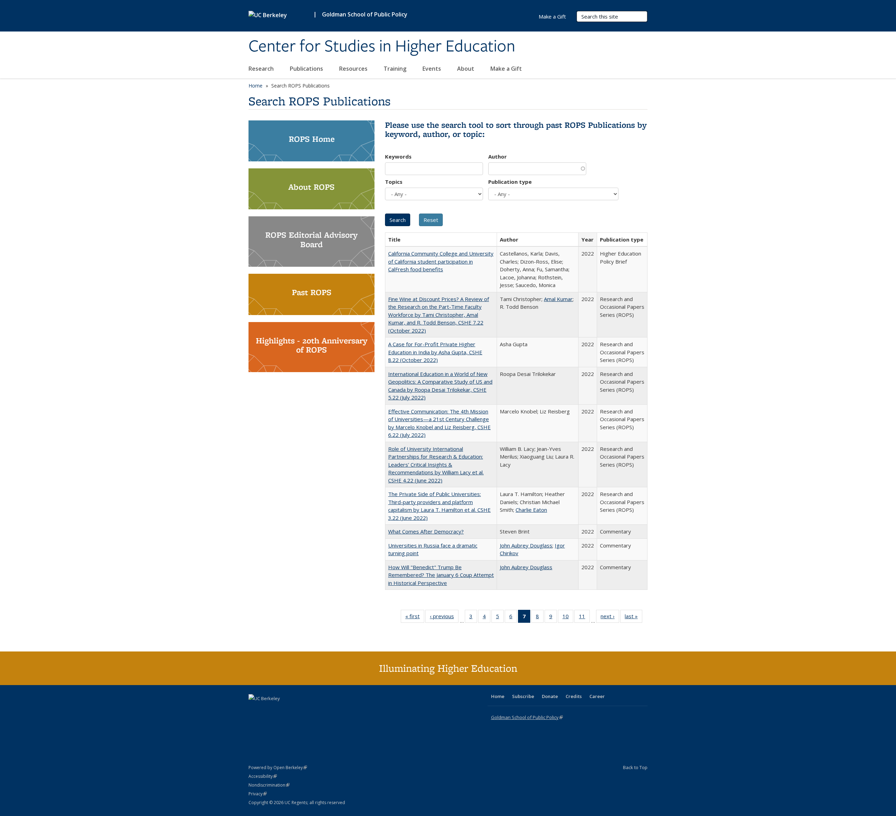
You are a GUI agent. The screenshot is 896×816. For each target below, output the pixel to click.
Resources (354, 68)
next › (610, 618)
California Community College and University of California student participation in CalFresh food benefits (440, 261)
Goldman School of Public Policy (364, 14)
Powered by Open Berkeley (277, 767)
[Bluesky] (309, 710)
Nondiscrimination (268, 785)
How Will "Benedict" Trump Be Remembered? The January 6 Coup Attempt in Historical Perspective (441, 575)
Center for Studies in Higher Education (381, 46)
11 (584, 618)
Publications (307, 68)
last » (633, 618)
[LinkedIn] (268, 710)
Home (255, 85)
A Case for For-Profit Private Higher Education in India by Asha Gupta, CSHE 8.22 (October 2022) (435, 352)
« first (414, 618)
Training (396, 68)
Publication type (510, 181)
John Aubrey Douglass (526, 545)
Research (261, 68)
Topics (393, 181)
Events (432, 68)
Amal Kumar (558, 298)
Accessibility (262, 776)
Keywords (398, 156)
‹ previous (444, 618)
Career (597, 696)
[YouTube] (282, 710)
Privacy (257, 794)
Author (497, 156)
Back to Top (635, 767)
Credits (574, 696)
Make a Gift (506, 68)
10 (567, 618)
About (466, 68)
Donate (550, 696)
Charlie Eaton (531, 509)
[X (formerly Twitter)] (255, 710)
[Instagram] (296, 710)
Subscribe (523, 696)
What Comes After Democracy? (426, 531)
